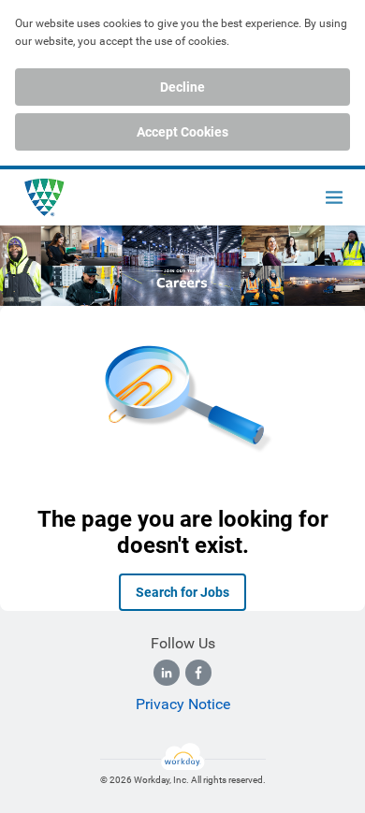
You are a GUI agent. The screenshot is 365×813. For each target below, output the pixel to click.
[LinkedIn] (166, 673)
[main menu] (334, 197)
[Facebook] (198, 673)
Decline (182, 87)
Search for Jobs (182, 592)
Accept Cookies (182, 131)
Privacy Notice (183, 704)
